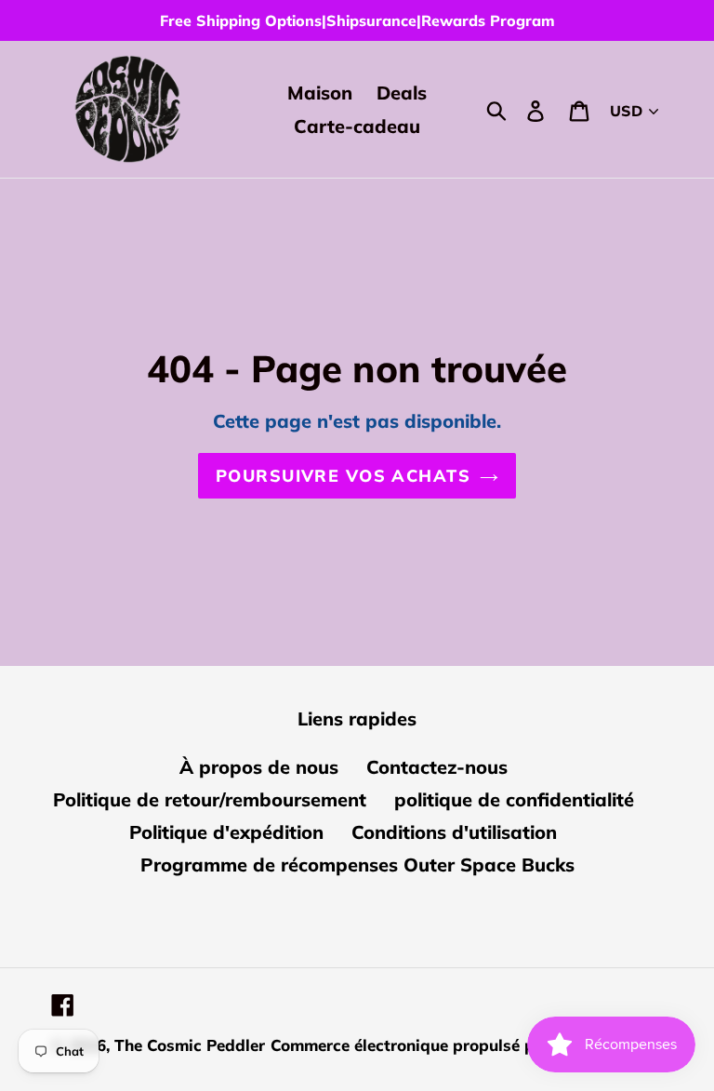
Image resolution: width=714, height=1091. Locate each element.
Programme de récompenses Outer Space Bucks (357, 864)
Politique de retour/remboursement (209, 799)
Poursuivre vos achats (343, 475)
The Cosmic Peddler (189, 1045)
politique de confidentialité (514, 799)
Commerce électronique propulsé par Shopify (443, 1045)
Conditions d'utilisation (454, 832)
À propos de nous (258, 766)
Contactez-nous (437, 766)
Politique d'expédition (226, 832)
